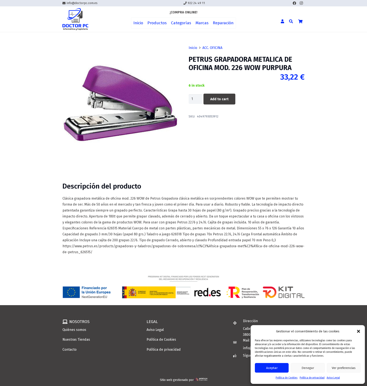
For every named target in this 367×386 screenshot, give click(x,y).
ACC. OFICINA (212, 48)
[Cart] (300, 21)
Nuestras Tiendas (76, 339)
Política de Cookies (287, 377)
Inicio (193, 48)
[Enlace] (75, 19)
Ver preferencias (344, 368)
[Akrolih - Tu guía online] (201, 380)
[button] (358, 331)
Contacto (69, 349)
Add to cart (219, 99)
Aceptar (272, 368)
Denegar (308, 368)
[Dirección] (237, 323)
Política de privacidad (312, 377)
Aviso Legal (333, 377)
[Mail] (237, 342)
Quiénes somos (74, 330)
